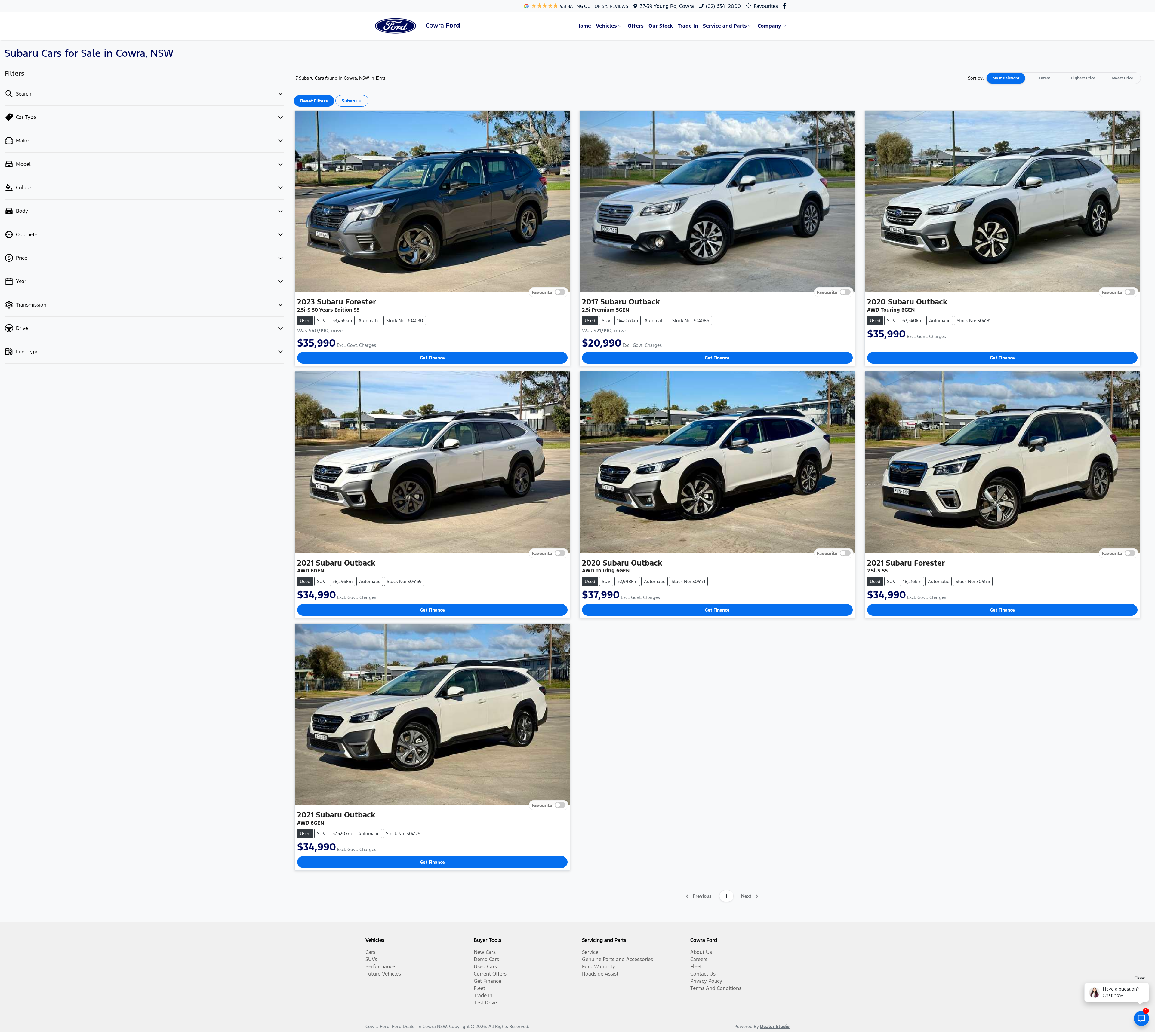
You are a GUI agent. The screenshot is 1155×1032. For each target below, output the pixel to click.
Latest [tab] (1044, 78)
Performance (380, 966)
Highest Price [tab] (1083, 78)
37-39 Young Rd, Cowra (667, 6)
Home (583, 26)
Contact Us (703, 973)
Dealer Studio (775, 1026)
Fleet (479, 988)
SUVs (371, 959)
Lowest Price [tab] (1121, 78)
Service (590, 952)
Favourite (542, 292)
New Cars (485, 952)
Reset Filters (314, 101)
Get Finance (432, 358)
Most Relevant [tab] (1006, 78)
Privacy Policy (706, 981)
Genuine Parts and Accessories (617, 959)
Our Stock (660, 26)
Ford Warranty (598, 966)
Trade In (688, 26)
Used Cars (485, 966)
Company (769, 26)
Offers (636, 26)
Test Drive (485, 1002)
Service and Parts (725, 26)
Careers (698, 959)
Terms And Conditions (715, 988)
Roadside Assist (600, 973)
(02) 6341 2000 (723, 6)
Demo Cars (486, 959)
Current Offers (490, 973)
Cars (370, 952)
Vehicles (606, 26)
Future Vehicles (383, 973)
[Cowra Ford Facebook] (785, 6)
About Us (701, 952)
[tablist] (1063, 78)
